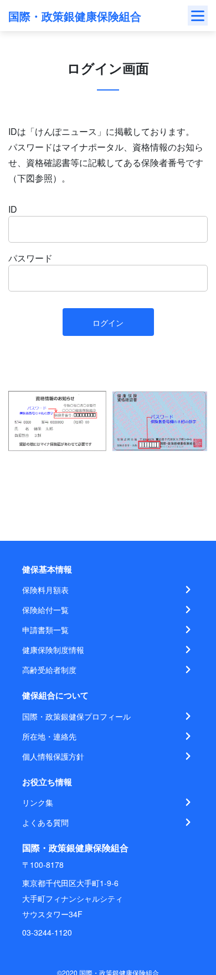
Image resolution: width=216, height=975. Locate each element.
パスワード (30, 258)
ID (12, 209)
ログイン (108, 322)
